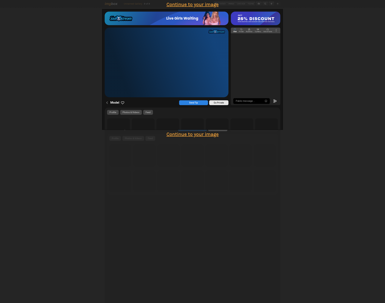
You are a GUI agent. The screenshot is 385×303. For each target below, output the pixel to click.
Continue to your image (192, 4)
